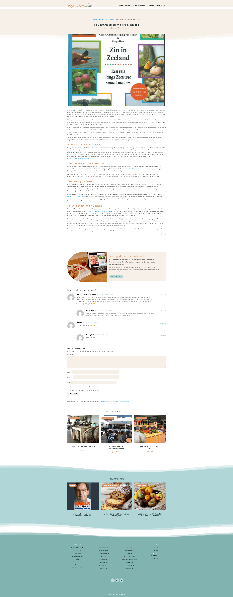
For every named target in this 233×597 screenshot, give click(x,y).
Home (121, 6)
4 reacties (126, 28)
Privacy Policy (155, 555)
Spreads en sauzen (129, 556)
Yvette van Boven (112, 485)
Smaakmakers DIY (129, 551)
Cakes (105, 485)
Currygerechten (77, 562)
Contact (159, 6)
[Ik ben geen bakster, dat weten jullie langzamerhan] (124, 586)
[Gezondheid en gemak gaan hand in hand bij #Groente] (92, 586)
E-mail (69, 377)
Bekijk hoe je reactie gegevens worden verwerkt (114, 401)
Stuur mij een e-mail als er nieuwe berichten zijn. (85, 390)
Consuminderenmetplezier (86, 294)
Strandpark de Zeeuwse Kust (83, 447)
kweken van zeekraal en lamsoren (140, 169)
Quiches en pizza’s (103, 565)
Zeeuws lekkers (109, 20)
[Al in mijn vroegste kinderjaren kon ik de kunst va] (157, 586)
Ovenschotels (103, 559)
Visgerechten (129, 562)
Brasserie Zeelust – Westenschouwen (116, 448)
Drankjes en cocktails (77, 568)
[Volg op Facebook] (113, 580)
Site (68, 382)
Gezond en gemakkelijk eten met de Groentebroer (150, 515)
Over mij (151, 6)
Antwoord (163, 295)
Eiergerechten (103, 551)
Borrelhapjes (78, 553)
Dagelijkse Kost (139, 6)
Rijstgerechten (103, 568)
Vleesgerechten (129, 565)
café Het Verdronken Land (97, 211)
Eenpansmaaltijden (103, 548)
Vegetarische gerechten (129, 559)
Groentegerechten (103, 553)
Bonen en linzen (78, 550)
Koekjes (103, 556)
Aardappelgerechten (77, 547)
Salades (129, 548)
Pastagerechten (103, 562)
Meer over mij (116, 276)
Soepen (129, 553)
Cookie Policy (155, 558)
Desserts (77, 565)
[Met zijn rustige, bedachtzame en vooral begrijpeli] (75, 586)
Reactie (70, 355)
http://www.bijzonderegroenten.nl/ (78, 158)
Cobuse (79, 322)
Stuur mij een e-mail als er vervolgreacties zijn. (84, 387)
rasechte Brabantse (83, 120)
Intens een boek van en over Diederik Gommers (83, 515)
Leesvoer (72, 485)
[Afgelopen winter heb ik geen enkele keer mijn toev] (108, 586)
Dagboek (100, 20)
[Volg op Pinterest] (121, 580)
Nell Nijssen (90, 310)
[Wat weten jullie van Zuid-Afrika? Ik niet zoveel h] (141, 586)
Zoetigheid (129, 568)
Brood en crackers (77, 556)
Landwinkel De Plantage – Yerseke (150, 448)
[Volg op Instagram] (117, 580)
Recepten (128, 6)
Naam (69, 372)
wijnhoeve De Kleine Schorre (76, 196)
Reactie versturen (73, 393)
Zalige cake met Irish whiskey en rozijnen (116, 515)
